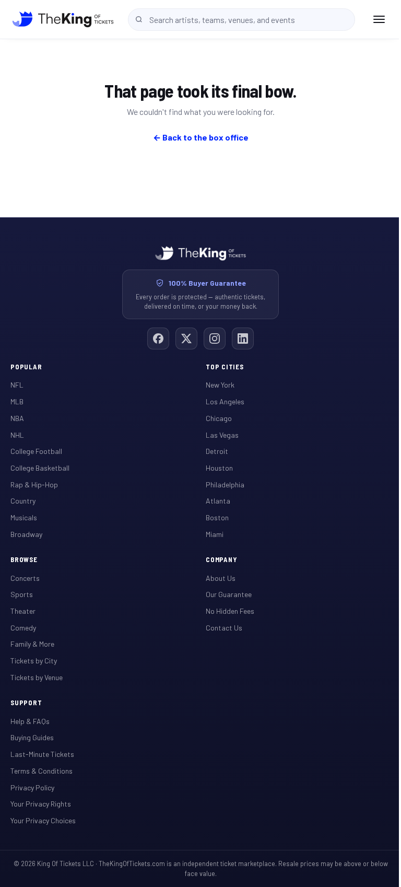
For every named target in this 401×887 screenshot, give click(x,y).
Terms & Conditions (41, 770)
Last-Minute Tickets (42, 754)
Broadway (26, 534)
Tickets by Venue (36, 677)
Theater (23, 610)
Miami (214, 534)
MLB (16, 401)
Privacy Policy (32, 787)
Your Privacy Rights (40, 803)
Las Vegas (222, 434)
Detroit (217, 451)
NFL (16, 384)
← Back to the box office (201, 137)
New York (220, 384)
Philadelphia (225, 484)
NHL (17, 434)
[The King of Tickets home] (62, 19)
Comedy (23, 627)
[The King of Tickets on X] (186, 338)
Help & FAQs (30, 721)
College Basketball (39, 467)
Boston (217, 517)
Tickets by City (33, 660)
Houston (219, 467)
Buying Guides (32, 737)
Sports (21, 594)
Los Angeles (225, 401)
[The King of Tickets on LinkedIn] (243, 338)
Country (23, 500)
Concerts (25, 578)
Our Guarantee (229, 594)
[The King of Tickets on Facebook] (158, 338)
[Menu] (379, 19)
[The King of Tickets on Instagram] (215, 338)
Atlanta (218, 500)
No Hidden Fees (230, 610)
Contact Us (224, 627)
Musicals (23, 517)
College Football (36, 451)
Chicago (219, 418)
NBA (17, 418)
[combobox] (241, 19)
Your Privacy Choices (43, 820)
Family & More (32, 643)
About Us (220, 578)
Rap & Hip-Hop (34, 484)
